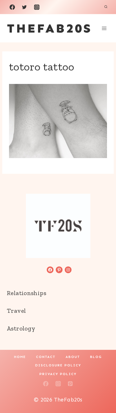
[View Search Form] (105, 7)
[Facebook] (12, 7)
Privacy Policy (58, 374)
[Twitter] (24, 7)
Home (20, 357)
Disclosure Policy (58, 365)
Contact (45, 357)
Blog (96, 357)
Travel (16, 310)
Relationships (26, 293)
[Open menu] (104, 28)
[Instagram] (36, 7)
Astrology (21, 328)
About (73, 357)
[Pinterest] (70, 383)
